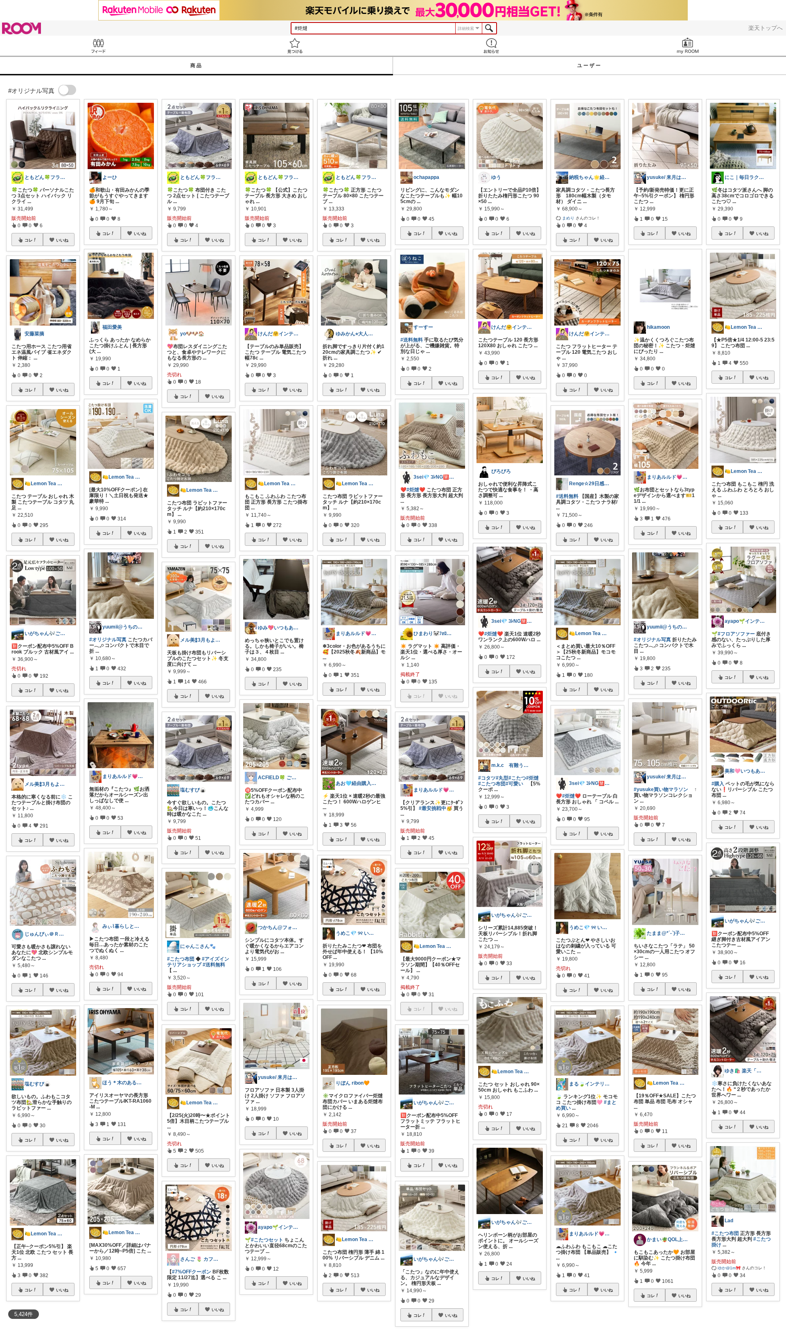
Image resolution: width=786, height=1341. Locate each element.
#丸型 (502, 778)
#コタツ (487, 778)
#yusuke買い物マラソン (661, 789)
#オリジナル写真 (107, 639)
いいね (62, 240)
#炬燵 (532, 778)
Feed (98, 46)
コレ (29, 240)
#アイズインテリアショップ (198, 962)
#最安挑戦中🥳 (435, 808)
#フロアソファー (736, 634)
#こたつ (517, 778)
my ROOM (688, 46)
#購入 (717, 784)
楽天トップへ (765, 28)
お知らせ (491, 46)
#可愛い (514, 784)
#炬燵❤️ (416, 490)
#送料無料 (214, 965)
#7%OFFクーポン (191, 1272)
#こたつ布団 (180, 959)
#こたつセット (267, 1240)
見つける (294, 46)
